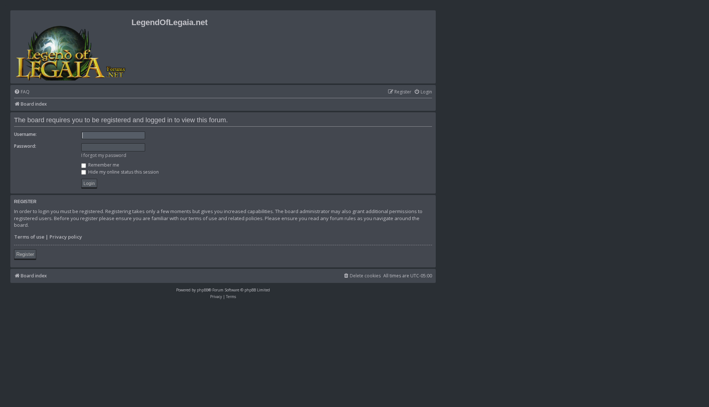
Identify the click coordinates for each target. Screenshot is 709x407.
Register (25, 254)
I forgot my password (103, 155)
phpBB (202, 290)
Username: (25, 134)
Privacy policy (65, 236)
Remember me (103, 165)
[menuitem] (22, 92)
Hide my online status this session (123, 172)
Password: (25, 146)
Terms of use (29, 236)
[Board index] (71, 47)
